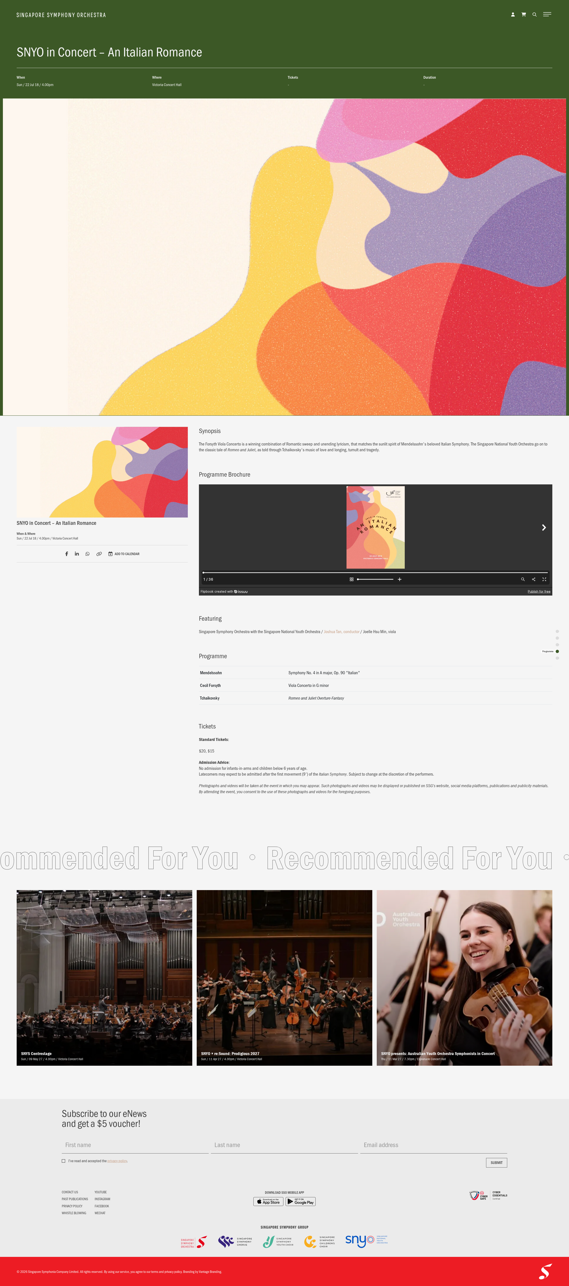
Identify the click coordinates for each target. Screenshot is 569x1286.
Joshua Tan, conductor (341, 631)
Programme (547, 651)
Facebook (102, 1206)
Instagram (102, 1199)
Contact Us (70, 1192)
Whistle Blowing (74, 1213)
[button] (534, 14)
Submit (497, 1162)
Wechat (100, 1213)
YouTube (101, 1192)
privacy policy (117, 1160)
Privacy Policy (72, 1206)
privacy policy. (173, 1271)
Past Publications (75, 1199)
